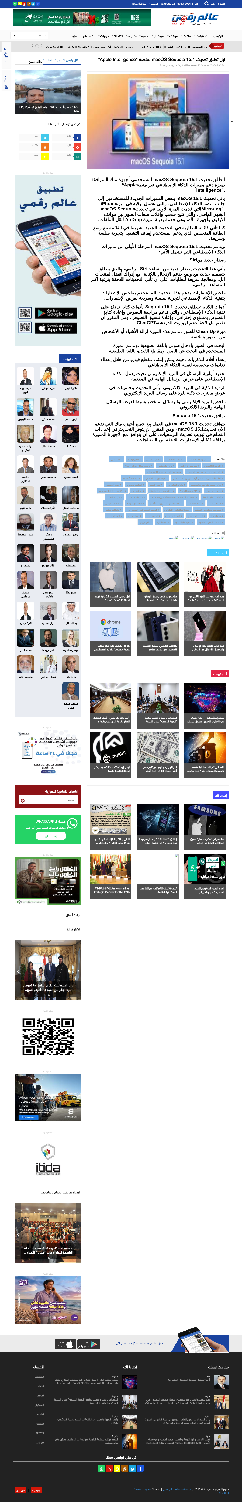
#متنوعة (40, 1424)
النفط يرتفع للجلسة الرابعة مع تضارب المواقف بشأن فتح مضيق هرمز (205, 770)
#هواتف (40, 1395)
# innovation (137, 490)
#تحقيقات (39, 1377)
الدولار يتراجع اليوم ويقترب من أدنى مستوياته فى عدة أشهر (160, 768)
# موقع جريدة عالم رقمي (156, 478)
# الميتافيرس (145, 522)
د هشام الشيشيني (48, 536)
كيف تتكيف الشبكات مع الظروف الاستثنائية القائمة (158, 890)
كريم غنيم (25, 507)
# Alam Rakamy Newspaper (138, 465)
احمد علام (71, 564)
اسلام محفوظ (25, 534)
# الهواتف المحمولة (135, 484)
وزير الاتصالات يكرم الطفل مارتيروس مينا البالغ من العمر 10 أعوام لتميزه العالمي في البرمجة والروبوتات (176, 1420)
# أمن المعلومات (114, 497)
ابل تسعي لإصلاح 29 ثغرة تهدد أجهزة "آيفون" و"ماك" (112, 597)
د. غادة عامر (71, 445)
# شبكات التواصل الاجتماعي (177, 509)
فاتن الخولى (70, 387)
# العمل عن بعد (134, 515)
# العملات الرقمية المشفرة (211, 522)
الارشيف (7, 82)
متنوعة (132, 35)
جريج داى (71, 676)
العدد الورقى (7, 57)
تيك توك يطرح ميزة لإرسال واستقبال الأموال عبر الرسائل (208, 647)
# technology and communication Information (174, 497)
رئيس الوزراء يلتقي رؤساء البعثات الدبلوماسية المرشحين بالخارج (111, 719)
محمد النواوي (25, 418)
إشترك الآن (51, 835)
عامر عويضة (48, 649)
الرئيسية (218, 35)
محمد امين (26, 649)
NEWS (118, 35)
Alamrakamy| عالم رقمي (177, 1488)
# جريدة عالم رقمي (166, 465)
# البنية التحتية (156, 484)
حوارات (104, 35)
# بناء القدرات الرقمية (189, 465)
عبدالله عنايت (71, 622)
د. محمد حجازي (71, 507)
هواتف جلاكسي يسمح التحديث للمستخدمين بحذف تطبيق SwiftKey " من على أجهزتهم (160, 649)
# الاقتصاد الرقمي (113, 503)
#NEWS (40, 1433)
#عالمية (40, 1414)
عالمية (145, 35)
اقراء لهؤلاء (70, 358)
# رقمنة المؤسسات (136, 497)
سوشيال (159, 35)
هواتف (173, 35)
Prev (18, 970)
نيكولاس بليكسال (48, 593)
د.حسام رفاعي (25, 676)
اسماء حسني (71, 476)
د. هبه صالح (48, 445)
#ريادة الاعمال (216, 515)
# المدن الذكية (163, 522)
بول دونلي (48, 622)
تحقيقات (201, 35)
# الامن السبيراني (114, 515)
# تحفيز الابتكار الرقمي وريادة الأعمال (166, 503)
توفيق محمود (71, 534)
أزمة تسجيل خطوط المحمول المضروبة (189, 1379)
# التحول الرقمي (153, 459)
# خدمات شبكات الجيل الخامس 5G (143, 509)
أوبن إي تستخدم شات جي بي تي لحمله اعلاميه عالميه (112, 768)
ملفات (187, 35)
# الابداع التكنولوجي (196, 515)
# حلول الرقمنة (134, 459)
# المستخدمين (153, 515)
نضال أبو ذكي (48, 676)
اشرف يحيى (25, 622)
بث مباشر (89, 35)
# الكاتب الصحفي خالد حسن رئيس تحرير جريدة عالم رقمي (198, 478)
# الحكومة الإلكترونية (184, 522)
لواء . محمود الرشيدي (25, 447)
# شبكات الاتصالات (175, 459)
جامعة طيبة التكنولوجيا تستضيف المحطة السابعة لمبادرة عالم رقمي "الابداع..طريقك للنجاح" (48, 1252)
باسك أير (25, 564)
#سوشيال (39, 1405)
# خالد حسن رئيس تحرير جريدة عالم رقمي (205, 471)
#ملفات (40, 1386)
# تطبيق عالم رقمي (214, 490)
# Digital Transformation (162, 490)
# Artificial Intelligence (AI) (112, 490)
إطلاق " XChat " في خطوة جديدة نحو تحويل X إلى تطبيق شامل (158, 840)
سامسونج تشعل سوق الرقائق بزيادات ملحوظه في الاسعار (160, 597)
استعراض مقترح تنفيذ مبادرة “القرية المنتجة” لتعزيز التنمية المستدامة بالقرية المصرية (161, 721)
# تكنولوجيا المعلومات (199, 459)
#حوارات (40, 1442)
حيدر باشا (71, 591)
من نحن (20, 1489)
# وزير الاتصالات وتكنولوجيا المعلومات (164, 471)
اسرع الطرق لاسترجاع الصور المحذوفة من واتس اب (209, 890)
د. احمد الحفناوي (25, 478)
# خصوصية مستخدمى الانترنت (209, 509)
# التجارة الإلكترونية (135, 503)
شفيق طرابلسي (25, 593)
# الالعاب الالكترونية (176, 484)
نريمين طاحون (71, 649)
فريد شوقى (48, 387)
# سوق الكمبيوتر (113, 484)
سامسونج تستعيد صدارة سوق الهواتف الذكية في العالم (207, 840)
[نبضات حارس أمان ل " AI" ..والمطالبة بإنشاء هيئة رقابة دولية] (48, 91)
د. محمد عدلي (48, 476)
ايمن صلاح (71, 418)
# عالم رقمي (116, 459)
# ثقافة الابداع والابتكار (212, 497)
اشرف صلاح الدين (71, 705)
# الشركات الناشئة (113, 509)
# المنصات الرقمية (173, 515)
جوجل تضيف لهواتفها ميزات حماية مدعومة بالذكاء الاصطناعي (112, 647)
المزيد (74, 35)
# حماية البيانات (216, 503)
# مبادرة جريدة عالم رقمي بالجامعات (207, 484)
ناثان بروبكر (48, 564)
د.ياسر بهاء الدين (25, 389)
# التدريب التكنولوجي (213, 465)
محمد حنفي (48, 418)
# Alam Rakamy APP (190, 490)
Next (78, 970)
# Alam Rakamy (131, 478)
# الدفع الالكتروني (195, 503)
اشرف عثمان (48, 507)
